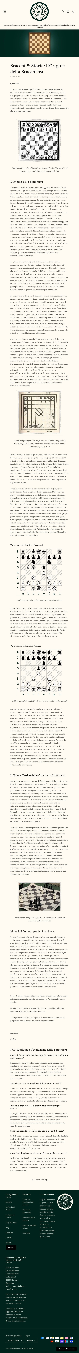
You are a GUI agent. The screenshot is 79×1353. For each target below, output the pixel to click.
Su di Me (9, 1237)
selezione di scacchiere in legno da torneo (28, 1011)
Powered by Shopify (27, 1348)
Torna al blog (41, 1180)
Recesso (11, 1247)
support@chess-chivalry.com (15, 1288)
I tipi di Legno (11, 1222)
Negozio (9, 1202)
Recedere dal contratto (66, 1349)
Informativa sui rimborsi (29, 1219)
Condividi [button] (15, 83)
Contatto (9, 1242)
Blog (7, 1227)
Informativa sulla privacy (29, 1227)
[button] (4, 11)
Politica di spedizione (27, 1211)
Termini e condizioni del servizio (28, 1202)
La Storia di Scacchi (10, 1208)
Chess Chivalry (16, 1348)
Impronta (26, 1233)
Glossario (9, 1232)
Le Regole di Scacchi (10, 1216)
